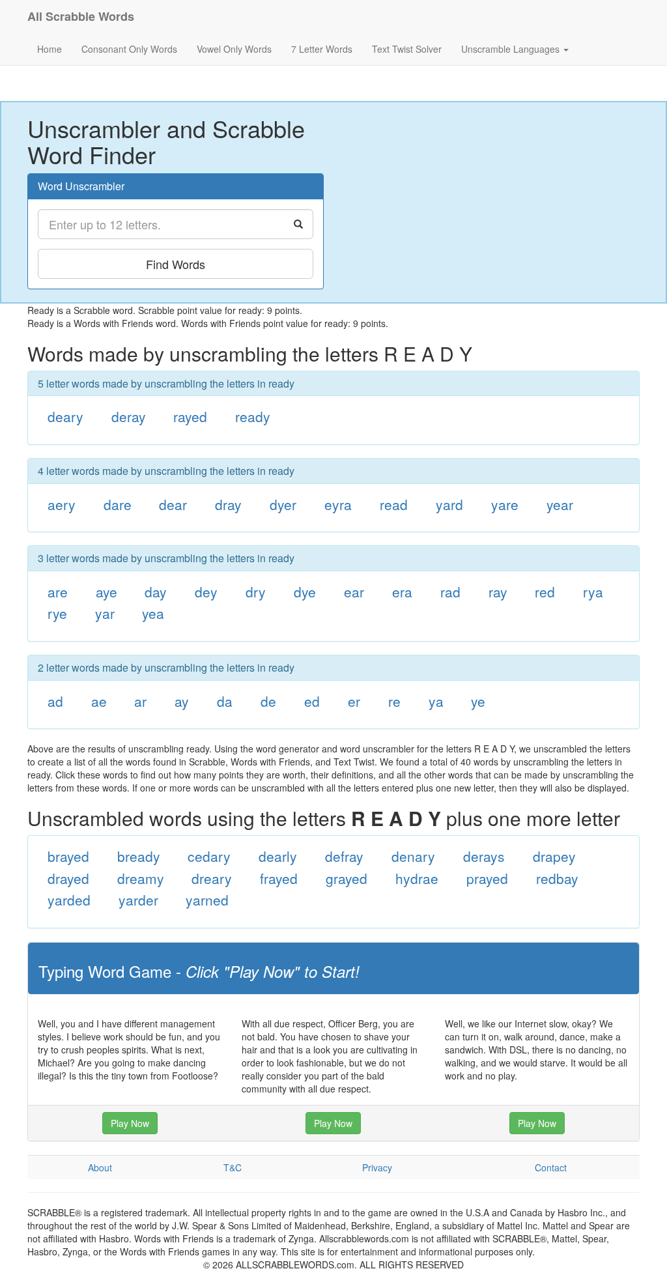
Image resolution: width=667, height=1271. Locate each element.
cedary (209, 856)
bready (138, 856)
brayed (68, 856)
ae (99, 701)
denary (413, 856)
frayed (279, 878)
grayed (346, 878)
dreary (212, 878)
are (58, 591)
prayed (487, 878)
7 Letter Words (321, 48)
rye (57, 613)
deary (65, 416)
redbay (557, 878)
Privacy (377, 1167)
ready (252, 416)
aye (106, 591)
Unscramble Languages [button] (511, 48)
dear (173, 504)
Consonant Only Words (129, 48)
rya (593, 591)
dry (256, 591)
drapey (554, 856)
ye (478, 701)
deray (128, 416)
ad (55, 701)
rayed (190, 416)
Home (49, 48)
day (156, 591)
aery (62, 504)
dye (305, 591)
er (354, 701)
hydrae (416, 878)
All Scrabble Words (80, 16)
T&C (232, 1167)
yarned (207, 899)
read (394, 504)
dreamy (140, 878)
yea (153, 613)
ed (312, 701)
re (394, 701)
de (268, 701)
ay (182, 701)
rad (450, 591)
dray (228, 504)
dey (206, 591)
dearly (278, 856)
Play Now (130, 1123)
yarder (138, 899)
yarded (69, 899)
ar (140, 701)
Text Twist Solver (407, 48)
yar (105, 613)
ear (354, 591)
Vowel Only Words (234, 48)
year (559, 504)
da (225, 701)
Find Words (175, 263)
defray (344, 856)
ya (436, 701)
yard (449, 504)
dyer (283, 504)
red (545, 591)
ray (498, 591)
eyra (338, 504)
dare (118, 504)
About (100, 1167)
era (402, 591)
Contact (551, 1167)
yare (504, 504)
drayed (68, 878)
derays (484, 856)
